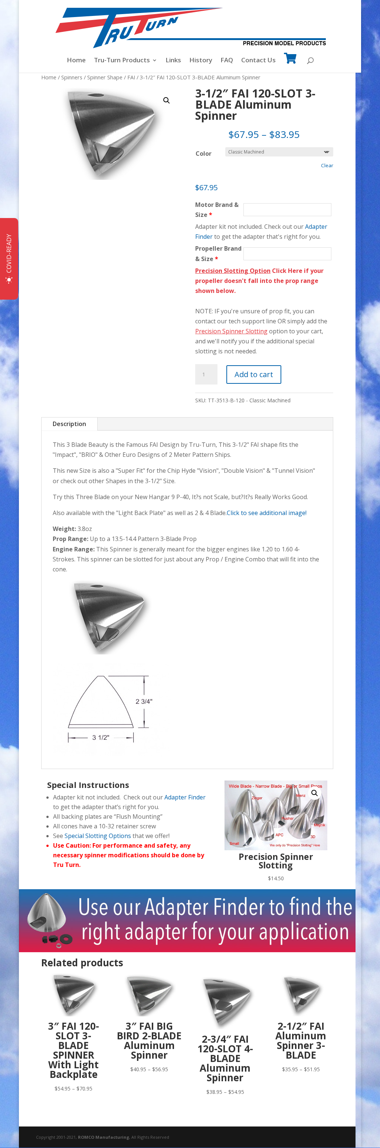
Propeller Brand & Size (218, 253)
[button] (166, 100)
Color (204, 153)
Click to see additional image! (267, 513)
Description (69, 424)
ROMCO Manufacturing (103, 1137)
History (200, 60)
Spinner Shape (104, 77)
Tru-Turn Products (122, 60)
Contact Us (258, 60)
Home (76, 60)
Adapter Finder (185, 797)
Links (173, 60)
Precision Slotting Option (233, 271)
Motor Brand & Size (217, 210)
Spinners (71, 77)
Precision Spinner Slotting (231, 331)
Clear (327, 165)
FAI (131, 77)
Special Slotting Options (98, 836)
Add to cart (254, 374)
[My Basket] (290, 63)
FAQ (226, 60)
